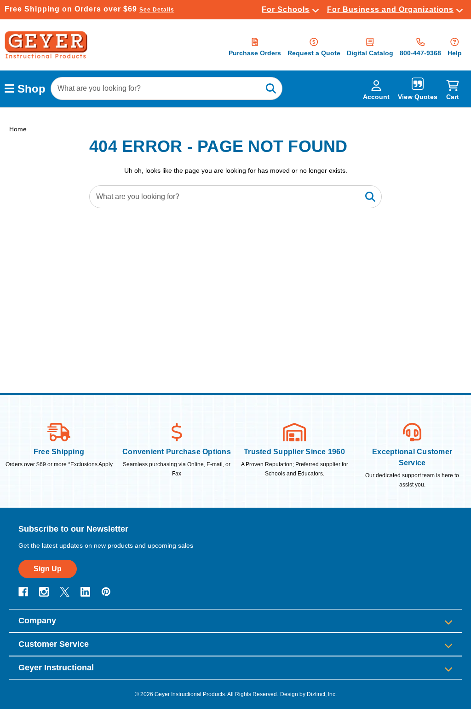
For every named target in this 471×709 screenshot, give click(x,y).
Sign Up (48, 569)
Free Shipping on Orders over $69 (89, 9)
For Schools (286, 9)
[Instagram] (44, 592)
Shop (30, 88)
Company (37, 620)
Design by (292, 694)
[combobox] (166, 88)
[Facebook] (23, 592)
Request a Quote (313, 53)
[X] (64, 592)
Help (455, 53)
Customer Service (53, 644)
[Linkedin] (85, 592)
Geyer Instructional (56, 667)
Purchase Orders (255, 53)
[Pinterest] (106, 592)
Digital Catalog (370, 53)
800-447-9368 (420, 53)
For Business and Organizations (390, 9)
